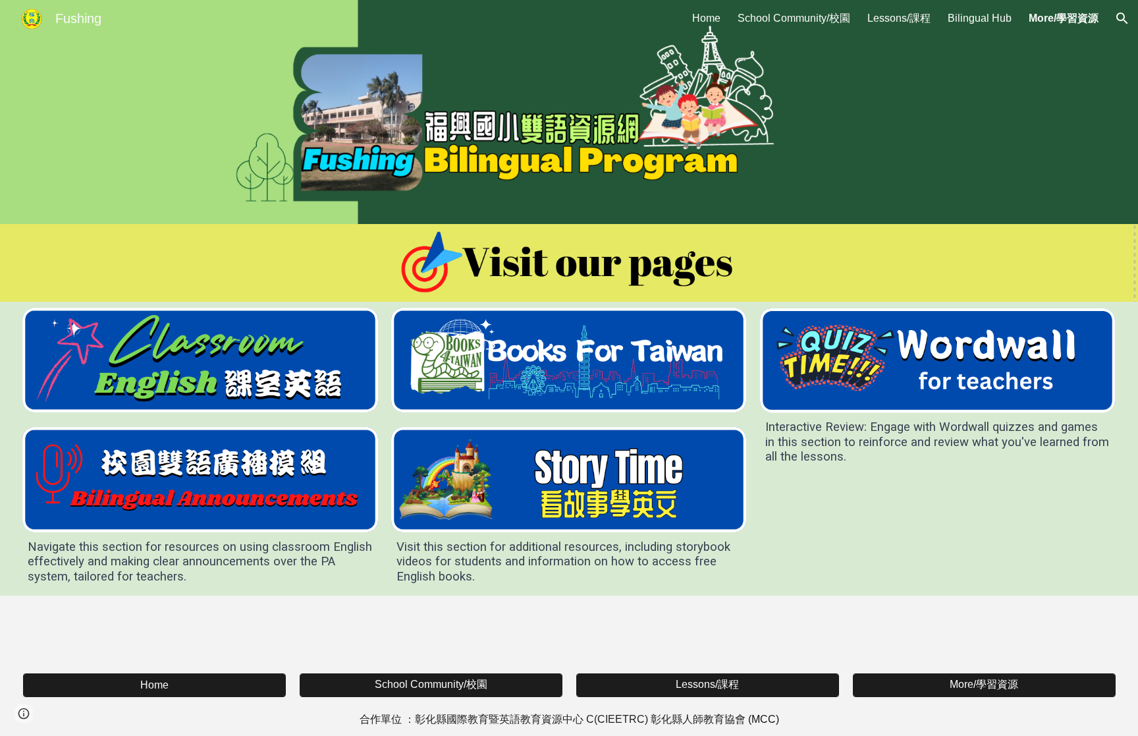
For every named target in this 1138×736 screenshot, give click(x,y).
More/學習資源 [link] (1063, 18)
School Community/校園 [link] (794, 18)
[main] (199, 561)
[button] (1122, 18)
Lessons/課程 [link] (899, 18)
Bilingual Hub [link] (980, 18)
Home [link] (706, 18)
